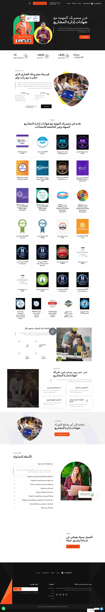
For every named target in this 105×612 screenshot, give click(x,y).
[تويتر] (63, 594)
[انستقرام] (60, 594)
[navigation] (90, 610)
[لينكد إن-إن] (57, 594)
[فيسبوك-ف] (66, 594)
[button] (3, 608)
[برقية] (101, 608)
